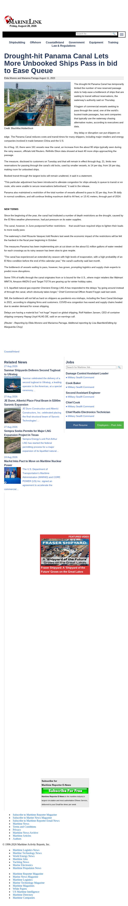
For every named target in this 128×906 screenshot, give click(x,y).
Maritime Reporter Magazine (28, 873)
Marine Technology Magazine (28, 882)
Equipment (96, 42)
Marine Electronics (23, 865)
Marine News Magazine (25, 876)
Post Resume (80, 425)
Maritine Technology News (27, 853)
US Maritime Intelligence (26, 891)
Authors (17, 838)
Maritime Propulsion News (27, 868)
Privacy (17, 829)
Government (76, 42)
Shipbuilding (17, 42)
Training (113, 42)
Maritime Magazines (23, 885)
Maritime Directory (23, 894)
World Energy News (23, 856)
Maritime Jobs (20, 859)
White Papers (20, 888)
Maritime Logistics (22, 879)
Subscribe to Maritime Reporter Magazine (35, 814)
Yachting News (21, 862)
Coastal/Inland (55, 42)
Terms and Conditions (24, 826)
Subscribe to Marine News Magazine (32, 817)
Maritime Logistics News (26, 850)
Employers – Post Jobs (109, 425)
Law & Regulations (64, 45)
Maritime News (21, 823)
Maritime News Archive (25, 832)
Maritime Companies (24, 897)
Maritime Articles (22, 835)
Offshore (35, 42)
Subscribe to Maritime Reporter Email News (36, 820)
